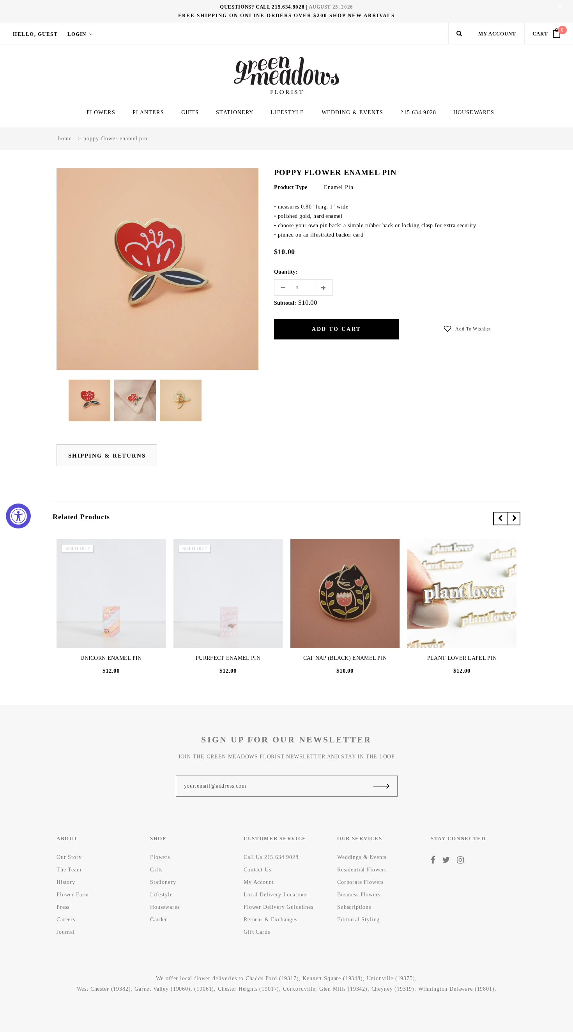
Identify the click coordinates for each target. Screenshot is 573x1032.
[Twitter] (446, 859)
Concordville (299, 989)
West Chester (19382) (104, 989)
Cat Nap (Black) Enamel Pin (345, 658)
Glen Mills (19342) (343, 989)
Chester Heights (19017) (248, 989)
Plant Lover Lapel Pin (462, 658)
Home (65, 138)
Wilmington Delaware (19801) (456, 989)
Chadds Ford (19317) (272, 978)
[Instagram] (460, 859)
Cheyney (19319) (393, 989)
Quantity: (285, 272)
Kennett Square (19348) (332, 978)
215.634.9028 (288, 7)
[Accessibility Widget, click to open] (18, 516)
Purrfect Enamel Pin (228, 658)
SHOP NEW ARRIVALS (362, 15)
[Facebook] (433, 859)
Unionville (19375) (391, 978)
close (560, 7)
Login (76, 34)
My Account (497, 34)
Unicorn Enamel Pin (110, 658)
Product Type (290, 187)
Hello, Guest (35, 34)
